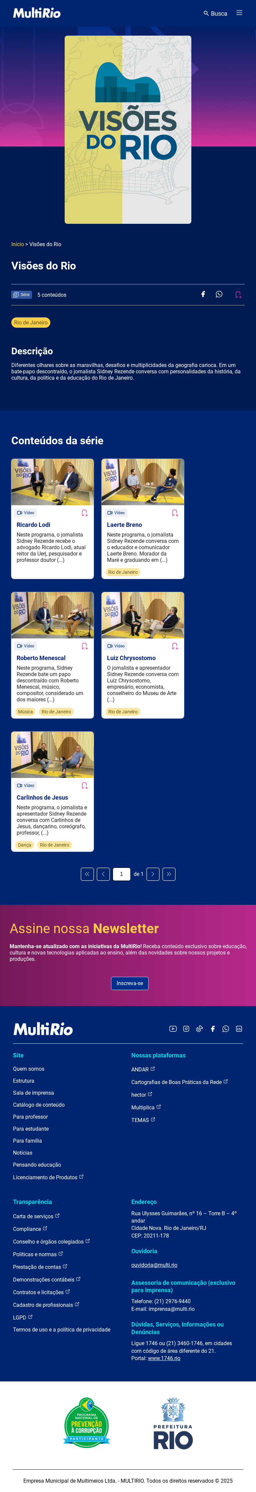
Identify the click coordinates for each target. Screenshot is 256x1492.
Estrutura (23, 1081)
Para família (27, 1141)
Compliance (27, 1229)
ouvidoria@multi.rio (154, 1265)
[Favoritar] (84, 513)
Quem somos (28, 1069)
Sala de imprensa (33, 1093)
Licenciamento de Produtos (46, 1177)
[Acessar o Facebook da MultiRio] (213, 1029)
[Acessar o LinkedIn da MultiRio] (239, 1029)
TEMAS (140, 1120)
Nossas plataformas (158, 1055)
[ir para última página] (169, 874)
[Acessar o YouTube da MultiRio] (173, 1029)
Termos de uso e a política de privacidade (61, 1329)
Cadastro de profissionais (43, 1305)
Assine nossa (84, 928)
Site (18, 1055)
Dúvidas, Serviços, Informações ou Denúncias (177, 1328)
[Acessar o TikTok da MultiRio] (199, 1029)
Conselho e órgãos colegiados (49, 1242)
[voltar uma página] (103, 874)
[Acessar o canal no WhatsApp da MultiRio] (226, 1029)
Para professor (30, 1117)
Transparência (32, 1201)
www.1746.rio (164, 1358)
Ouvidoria (144, 1251)
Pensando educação (37, 1165)
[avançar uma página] (153, 874)
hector (139, 1095)
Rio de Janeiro (31, 322)
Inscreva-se (130, 983)
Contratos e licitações (39, 1292)
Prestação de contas (37, 1267)
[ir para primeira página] (87, 874)
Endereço (144, 1201)
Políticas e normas (35, 1254)
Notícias (22, 1153)
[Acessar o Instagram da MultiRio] (186, 1029)
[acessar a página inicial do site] (37, 13)
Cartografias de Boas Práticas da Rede (177, 1082)
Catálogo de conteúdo (39, 1105)
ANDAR (140, 1069)
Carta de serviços (34, 1216)
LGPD (20, 1317)
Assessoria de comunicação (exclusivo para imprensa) (183, 1286)
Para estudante (31, 1129)
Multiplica (143, 1107)
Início (17, 244)
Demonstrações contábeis (44, 1280)
